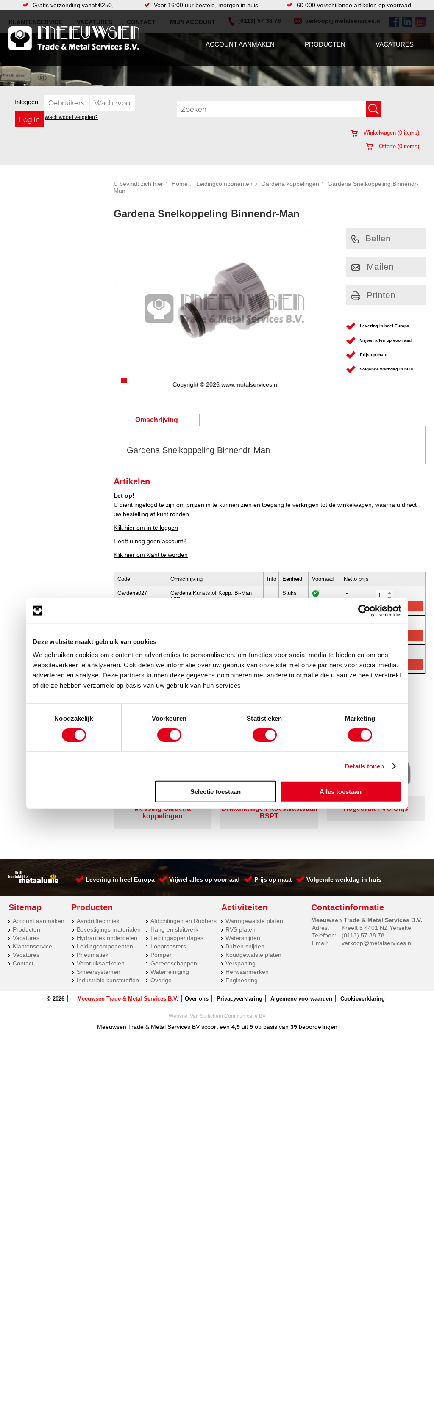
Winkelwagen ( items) (390, 133)
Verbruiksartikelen (101, 963)
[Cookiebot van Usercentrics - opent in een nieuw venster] (364, 610)
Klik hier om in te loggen (146, 527)
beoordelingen (317, 1026)
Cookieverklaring (362, 998)
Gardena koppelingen (290, 183)
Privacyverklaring (239, 998)
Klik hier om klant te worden (151, 554)
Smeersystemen (98, 971)
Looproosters (168, 946)
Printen (381, 295)
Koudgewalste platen (253, 954)
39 (293, 1026)
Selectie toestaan (215, 791)
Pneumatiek (92, 954)
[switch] (169, 734)
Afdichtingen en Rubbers (183, 921)
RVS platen (240, 929)
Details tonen (364, 765)
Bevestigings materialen (109, 929)
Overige (161, 980)
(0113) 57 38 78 (363, 935)
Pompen (161, 954)
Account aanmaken (240, 44)
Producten (325, 44)
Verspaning (240, 963)
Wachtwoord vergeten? (71, 117)
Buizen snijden (244, 946)
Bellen (378, 238)
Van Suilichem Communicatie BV (228, 1016)
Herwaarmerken (247, 971)
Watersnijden (242, 937)
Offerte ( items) (398, 146)
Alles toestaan (341, 791)
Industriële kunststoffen (108, 980)
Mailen (380, 266)
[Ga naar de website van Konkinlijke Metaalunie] (33, 881)
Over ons (197, 998)
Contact (23, 963)
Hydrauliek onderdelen (107, 937)
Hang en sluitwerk (174, 929)
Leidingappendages (176, 937)
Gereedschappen (173, 963)
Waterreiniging (169, 971)
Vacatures (395, 44)
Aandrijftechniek (98, 921)
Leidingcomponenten (224, 183)
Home (180, 183)
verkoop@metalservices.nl (377, 943)
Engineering (241, 980)
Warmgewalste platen (254, 921)
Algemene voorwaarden (301, 998)
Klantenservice (32, 946)
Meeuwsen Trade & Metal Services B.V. (127, 998)
